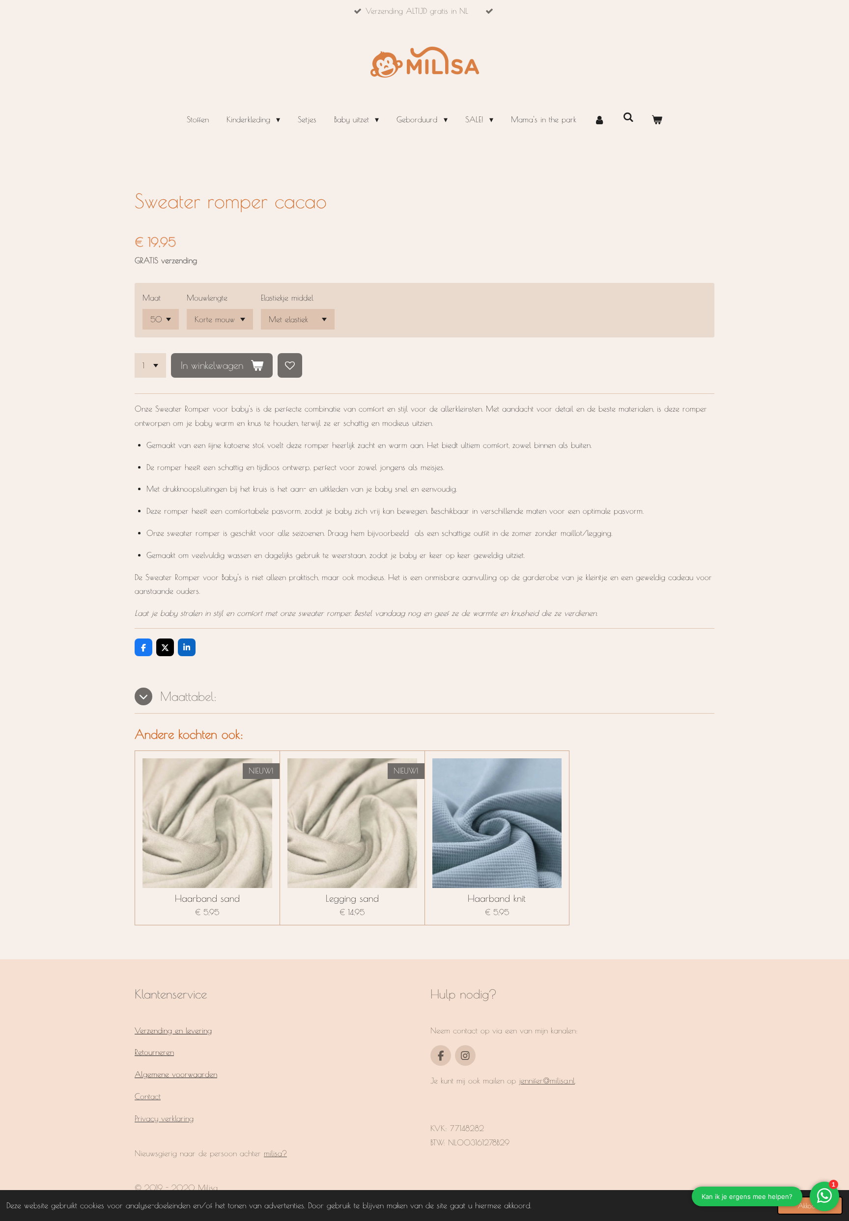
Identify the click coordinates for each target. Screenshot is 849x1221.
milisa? (275, 1153)
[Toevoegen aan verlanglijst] (290, 365)
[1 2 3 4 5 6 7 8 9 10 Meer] (150, 365)
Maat (151, 297)
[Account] (599, 119)
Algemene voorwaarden (176, 1074)
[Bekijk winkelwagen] (657, 119)
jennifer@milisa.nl (547, 1080)
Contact (148, 1096)
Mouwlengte (207, 297)
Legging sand (352, 898)
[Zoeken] (628, 117)
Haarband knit (497, 898)
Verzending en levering (173, 1030)
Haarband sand (207, 898)
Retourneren (154, 1052)
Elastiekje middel (287, 297)
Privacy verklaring (164, 1118)
